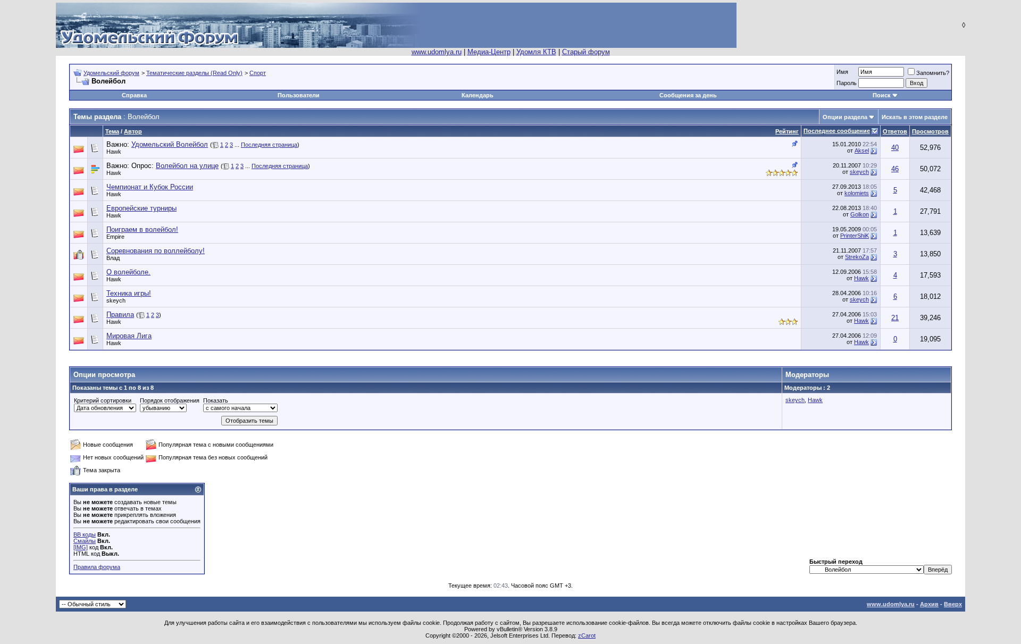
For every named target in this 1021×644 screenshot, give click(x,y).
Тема (112, 131)
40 (895, 148)
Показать (215, 400)
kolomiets (856, 193)
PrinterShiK (854, 235)
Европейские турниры (141, 208)
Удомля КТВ (536, 52)
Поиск (882, 95)
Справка (134, 95)
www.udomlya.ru (437, 52)
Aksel (862, 150)
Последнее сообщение (837, 131)
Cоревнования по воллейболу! (155, 251)
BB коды (84, 534)
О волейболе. (128, 272)
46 (895, 169)
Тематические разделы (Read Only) (194, 73)
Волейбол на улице (187, 166)
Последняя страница (269, 144)
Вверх (953, 604)
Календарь (477, 95)
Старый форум (586, 52)
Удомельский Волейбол (169, 144)
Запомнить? (932, 73)
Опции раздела (845, 117)
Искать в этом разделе (915, 117)
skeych (859, 172)
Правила (120, 315)
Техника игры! (128, 293)
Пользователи (299, 95)
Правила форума (96, 567)
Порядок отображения (169, 400)
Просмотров (930, 131)
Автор (133, 131)
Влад (113, 258)
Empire (115, 236)
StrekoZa (857, 257)
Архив (929, 604)
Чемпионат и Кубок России (149, 187)
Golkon (859, 214)
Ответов (895, 131)
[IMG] (80, 547)
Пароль (846, 83)
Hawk (113, 151)
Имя (842, 72)
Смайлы (84, 541)
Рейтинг (787, 131)
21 (895, 318)
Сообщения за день (688, 95)
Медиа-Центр (488, 52)
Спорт (257, 73)
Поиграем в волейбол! (142, 229)
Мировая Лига (129, 336)
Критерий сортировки (102, 400)
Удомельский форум (111, 73)
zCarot (587, 635)
